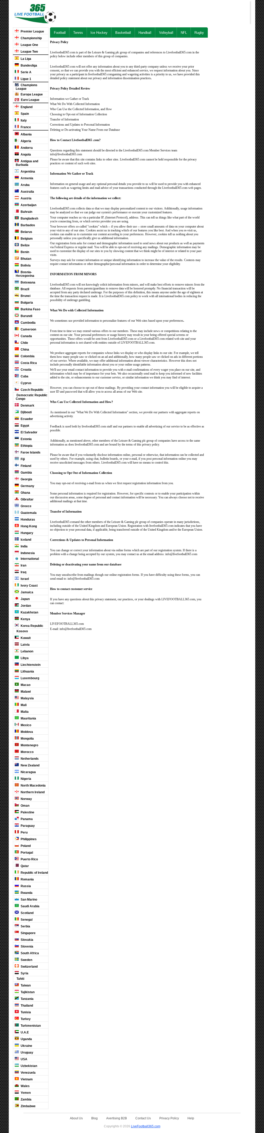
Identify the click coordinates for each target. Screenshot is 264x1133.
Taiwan (25, 985)
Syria (24, 973)
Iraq (23, 572)
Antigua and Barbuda (27, 163)
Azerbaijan (28, 205)
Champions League (26, 87)
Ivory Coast (29, 585)
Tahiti (20, 979)
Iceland (25, 539)
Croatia (25, 369)
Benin (24, 252)
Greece (25, 506)
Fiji (22, 459)
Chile (24, 343)
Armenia (26, 178)
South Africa (29, 953)
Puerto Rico (29, 859)
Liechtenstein (30, 665)
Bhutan (25, 259)
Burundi (26, 316)
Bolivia (25, 265)
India (24, 546)
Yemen (25, 1093)
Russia (25, 886)
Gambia (26, 472)
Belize (25, 245)
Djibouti (26, 412)
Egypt (24, 425)
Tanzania (27, 999)
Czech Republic (32, 390)
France (25, 127)
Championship (31, 38)
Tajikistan (27, 992)
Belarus (26, 232)
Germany (27, 486)
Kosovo (22, 631)
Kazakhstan (29, 612)
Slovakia (26, 940)
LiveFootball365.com (145, 1126)
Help (190, 1118)
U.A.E (24, 1032)
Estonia (26, 439)
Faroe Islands (30, 452)
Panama (26, 819)
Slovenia (26, 946)
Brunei (25, 296)
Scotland (27, 913)
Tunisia (25, 1012)
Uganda (26, 1039)
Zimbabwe (28, 1106)
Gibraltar (27, 499)
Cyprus (25, 383)
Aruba (25, 185)
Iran (23, 565)
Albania (26, 134)
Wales (25, 1086)
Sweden (26, 960)
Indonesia (27, 553)
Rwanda (26, 893)
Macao (25, 685)
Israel (24, 579)
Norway (26, 799)
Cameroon (28, 329)
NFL (184, 33)
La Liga (25, 59)
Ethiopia (26, 446)
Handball (144, 33)
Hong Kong (28, 526)
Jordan (25, 606)
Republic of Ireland (34, 873)
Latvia (25, 644)
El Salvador (28, 432)
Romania (27, 879)
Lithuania (27, 671)
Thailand (26, 1005)
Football (60, 33)
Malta (24, 712)
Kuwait (25, 638)
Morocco (27, 752)
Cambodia (28, 323)
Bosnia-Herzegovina (25, 274)
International (29, 559)
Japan (25, 599)
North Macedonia (33, 785)
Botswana (27, 282)
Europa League (31, 94)
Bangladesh (29, 218)
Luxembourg (29, 678)
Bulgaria (26, 302)
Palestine (27, 812)
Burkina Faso (30, 309)
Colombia (27, 356)
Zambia (25, 1099)
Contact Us (143, 1118)
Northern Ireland (32, 792)
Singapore (28, 933)
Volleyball (166, 33)
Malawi (25, 691)
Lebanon (26, 651)
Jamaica (26, 592)
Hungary (26, 533)
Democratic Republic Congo (31, 397)
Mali (23, 705)
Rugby (199, 33)
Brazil (24, 289)
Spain (24, 114)
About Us (76, 1118)
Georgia (26, 479)
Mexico (25, 725)
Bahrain (26, 212)
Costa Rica (28, 363)
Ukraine (26, 1046)
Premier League (32, 31)
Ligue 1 (25, 79)
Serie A (25, 72)
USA (23, 1059)
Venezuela (28, 1072)
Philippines (28, 839)
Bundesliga (28, 65)
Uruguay (26, 1052)
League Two (29, 51)
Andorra (26, 148)
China (24, 349)
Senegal (26, 919)
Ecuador (26, 419)
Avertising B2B (116, 1118)
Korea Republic (31, 626)
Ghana (25, 493)
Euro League (29, 100)
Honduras (27, 519)
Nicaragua (28, 772)
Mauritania (28, 718)
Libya (24, 658)
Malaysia (27, 698)
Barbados (27, 225)
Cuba (24, 376)
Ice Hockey (99, 33)
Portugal (26, 852)
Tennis (78, 33)
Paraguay (27, 826)
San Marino (28, 899)
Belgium (26, 238)
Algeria (25, 141)
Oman (24, 805)
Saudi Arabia (29, 906)
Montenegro (29, 745)
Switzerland (29, 966)
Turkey (25, 1019)
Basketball (123, 33)
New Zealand (29, 765)
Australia (27, 191)
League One (29, 45)
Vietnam (26, 1079)
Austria (25, 198)
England (26, 107)
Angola (25, 154)
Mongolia (27, 738)
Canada (26, 336)
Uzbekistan (28, 1066)
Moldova (26, 732)
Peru (24, 832)
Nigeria (25, 779)
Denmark (27, 405)
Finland (25, 466)
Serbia (25, 926)
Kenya (25, 619)
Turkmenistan (30, 1025)
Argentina (27, 171)
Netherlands (29, 758)
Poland (25, 846)
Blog (94, 1118)
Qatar (24, 866)
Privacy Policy (169, 1118)
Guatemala (28, 513)
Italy (23, 120)
